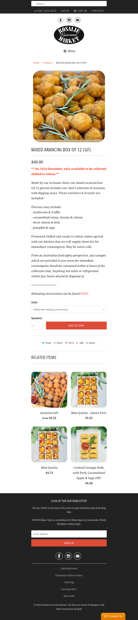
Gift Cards (69, 596)
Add (81, 342)
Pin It (71, 342)
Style (34, 302)
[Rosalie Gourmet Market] (69, 34)
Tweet (48, 342)
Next (106, 108)
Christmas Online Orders (69, 575)
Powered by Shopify (72, 608)
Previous (32, 108)
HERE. (84, 294)
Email (92, 342)
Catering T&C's (69, 589)
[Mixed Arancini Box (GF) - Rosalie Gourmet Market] (69, 106)
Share (60, 342)
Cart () (82, 11)
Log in (65, 11)
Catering (69, 582)
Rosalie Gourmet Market (54, 604)
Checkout (97, 11)
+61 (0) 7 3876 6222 (45, 11)
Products (47, 62)
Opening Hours (69, 568)
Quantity (36, 318)
